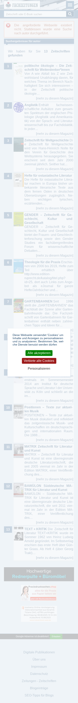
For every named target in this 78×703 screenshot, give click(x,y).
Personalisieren (39, 368)
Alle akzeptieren (39, 353)
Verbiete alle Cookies (39, 360)
